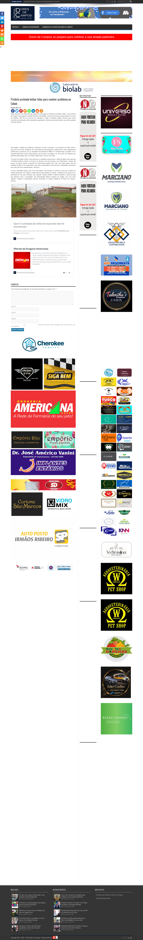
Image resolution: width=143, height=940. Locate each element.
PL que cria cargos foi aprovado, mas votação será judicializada (32, 896)
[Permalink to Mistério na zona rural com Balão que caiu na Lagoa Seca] (15, 915)
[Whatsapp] (29, 111)
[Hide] (1, 47)
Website (13, 318)
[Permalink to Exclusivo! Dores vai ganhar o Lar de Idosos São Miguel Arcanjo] (15, 923)
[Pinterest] (21, 111)
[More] (41, 111)
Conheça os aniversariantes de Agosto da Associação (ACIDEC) (32, 903)
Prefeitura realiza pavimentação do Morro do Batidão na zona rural (73, 919)
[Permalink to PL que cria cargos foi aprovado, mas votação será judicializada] (15, 900)
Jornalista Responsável (30, 27)
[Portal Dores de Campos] (23, 19)
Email (13, 312)
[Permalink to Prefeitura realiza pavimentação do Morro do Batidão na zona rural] (57, 923)
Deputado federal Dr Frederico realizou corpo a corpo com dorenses (74, 927)
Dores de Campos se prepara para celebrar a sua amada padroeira (71, 37)
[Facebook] (13, 111)
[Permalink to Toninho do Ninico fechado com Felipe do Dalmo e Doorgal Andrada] (57, 907)
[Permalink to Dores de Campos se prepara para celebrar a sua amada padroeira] (57, 900)
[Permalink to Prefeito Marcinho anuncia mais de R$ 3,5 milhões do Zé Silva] (57, 915)
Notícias (15, 27)
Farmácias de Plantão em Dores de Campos (57, 27)
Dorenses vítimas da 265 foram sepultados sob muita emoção (30, 927)
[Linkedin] (33, 111)
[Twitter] (17, 111)
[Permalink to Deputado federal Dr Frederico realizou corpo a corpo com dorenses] (57, 931)
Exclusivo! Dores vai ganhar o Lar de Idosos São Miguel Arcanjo (31, 919)
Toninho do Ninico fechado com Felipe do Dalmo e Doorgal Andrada (74, 903)
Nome (13, 306)
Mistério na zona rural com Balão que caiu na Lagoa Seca (32, 911)
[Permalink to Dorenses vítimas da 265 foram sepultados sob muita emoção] (15, 931)
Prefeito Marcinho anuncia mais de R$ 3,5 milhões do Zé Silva (74, 911)
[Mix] (25, 111)
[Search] (130, 1)
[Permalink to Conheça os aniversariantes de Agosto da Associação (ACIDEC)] (15, 907)
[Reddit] (37, 111)
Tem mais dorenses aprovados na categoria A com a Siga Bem (41, 1)
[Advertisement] (71, 56)
